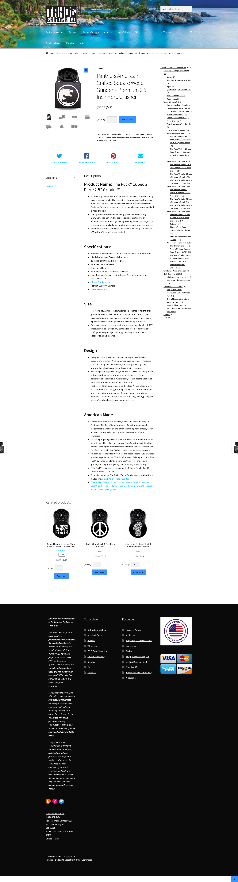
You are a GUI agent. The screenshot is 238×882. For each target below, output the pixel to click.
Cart (89, 667)
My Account (131, 635)
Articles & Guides (53, 43)
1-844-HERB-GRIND (55, 813)
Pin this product (113, 162)
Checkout (91, 661)
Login (81, 43)
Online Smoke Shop (55, 32)
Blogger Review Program (137, 656)
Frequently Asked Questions (139, 640)
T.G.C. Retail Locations (97, 651)
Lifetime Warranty (90, 32)
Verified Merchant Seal (136, 661)
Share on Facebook (86, 162)
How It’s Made (123, 32)
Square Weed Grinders (106, 53)
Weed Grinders (89, 53)
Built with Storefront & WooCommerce (73, 860)
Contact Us (131, 645)
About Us (108, 32)
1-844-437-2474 (53, 817)
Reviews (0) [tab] (51, 185)
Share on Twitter (59, 162)
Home (51, 53)
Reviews (73, 32)
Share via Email (140, 162)
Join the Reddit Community (139, 672)
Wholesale (92, 645)
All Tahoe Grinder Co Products (68, 53)
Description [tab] (51, 177)
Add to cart (127, 119)
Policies (70, 43)
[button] (86, 70)
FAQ (137, 32)
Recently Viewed (133, 629)
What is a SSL (132, 667)
